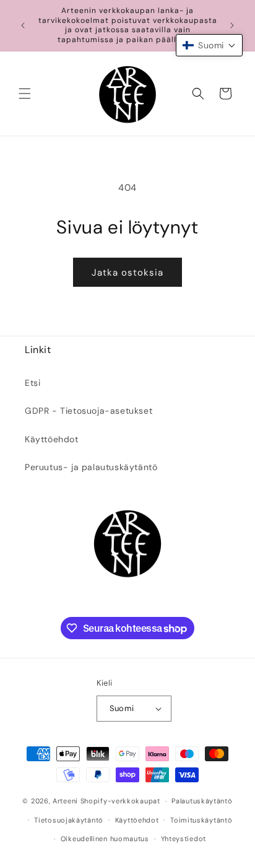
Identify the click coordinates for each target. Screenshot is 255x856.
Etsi (32, 382)
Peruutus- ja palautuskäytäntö (91, 467)
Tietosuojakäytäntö (68, 820)
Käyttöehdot (52, 439)
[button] (24, 93)
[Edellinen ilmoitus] (23, 25)
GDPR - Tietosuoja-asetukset (88, 410)
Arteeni (65, 801)
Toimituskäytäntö (201, 820)
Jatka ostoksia (127, 272)
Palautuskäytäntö (201, 801)
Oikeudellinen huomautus (105, 838)
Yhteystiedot (183, 838)
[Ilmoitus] (232, 25)
